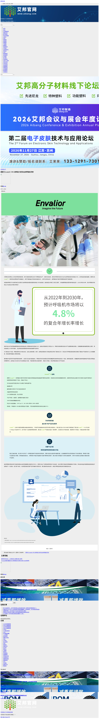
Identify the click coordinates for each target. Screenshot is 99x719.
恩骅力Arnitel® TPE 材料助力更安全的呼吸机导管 (37, 552)
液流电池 (5, 46)
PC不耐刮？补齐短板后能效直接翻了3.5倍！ (13, 613)
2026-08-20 (3, 691)
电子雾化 (5, 34)
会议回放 (5, 64)
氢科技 (4, 651)
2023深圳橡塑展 (7, 624)
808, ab (4, 186)
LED (4, 52)
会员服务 (5, 69)
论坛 (4, 30)
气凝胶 (4, 44)
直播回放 (5, 67)
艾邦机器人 (6, 49)
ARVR (4, 37)
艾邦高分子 (3, 169)
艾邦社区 (5, 63)
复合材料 (5, 641)
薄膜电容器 (6, 658)
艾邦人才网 (6, 60)
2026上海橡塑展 (7, 628)
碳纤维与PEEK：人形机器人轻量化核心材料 (11, 558)
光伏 (4, 38)
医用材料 (5, 53)
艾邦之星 (5, 62)
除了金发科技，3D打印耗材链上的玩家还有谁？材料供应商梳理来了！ (17, 582)
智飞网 (4, 57)
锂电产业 (5, 664)
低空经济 (5, 636)
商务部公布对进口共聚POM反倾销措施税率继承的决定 (16, 612)
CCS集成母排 (6, 630)
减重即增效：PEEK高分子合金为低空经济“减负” (12, 597)
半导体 (4, 48)
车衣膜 (4, 56)
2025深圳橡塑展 (7, 626)
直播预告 (5, 66)
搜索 (2, 601)
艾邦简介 (5, 72)
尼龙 (4, 643)
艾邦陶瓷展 (6, 31)
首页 (4, 28)
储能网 (4, 42)
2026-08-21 (3, 677)
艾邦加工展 (6, 656)
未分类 (4, 647)
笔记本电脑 (6, 35)
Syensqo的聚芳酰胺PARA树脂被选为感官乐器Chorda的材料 (15, 560)
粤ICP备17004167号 (5, 717)
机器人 (4, 649)
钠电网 (4, 41)
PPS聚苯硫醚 (6, 633)
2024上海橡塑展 (7, 625)
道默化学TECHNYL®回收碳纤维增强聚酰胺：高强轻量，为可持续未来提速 (19, 589)
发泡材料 (5, 55)
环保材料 (5, 59)
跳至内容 (3, 1)
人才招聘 (5, 634)
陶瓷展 (4, 665)
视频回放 (5, 660)
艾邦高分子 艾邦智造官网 (7, 18)
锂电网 (4, 39)
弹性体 (4, 51)
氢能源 (4, 45)
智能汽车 (5, 32)
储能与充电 (6, 637)
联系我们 (5, 70)
